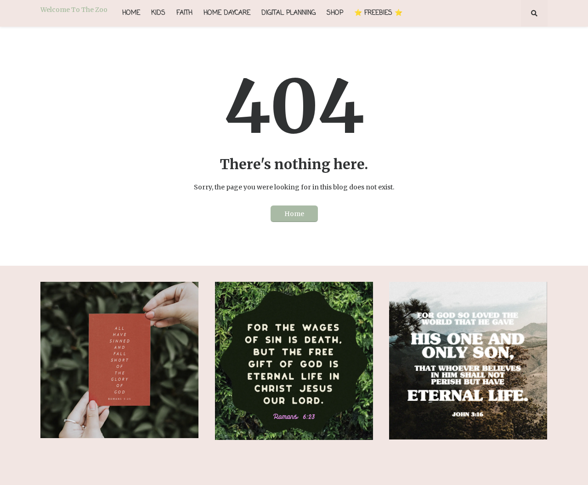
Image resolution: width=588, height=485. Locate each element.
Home (294, 214)
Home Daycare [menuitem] (227, 13)
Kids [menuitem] (158, 13)
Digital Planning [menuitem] (288, 13)
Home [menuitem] (131, 13)
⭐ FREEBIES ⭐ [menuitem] (378, 13)
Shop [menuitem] (335, 13)
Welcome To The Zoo (73, 10)
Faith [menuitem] (184, 13)
